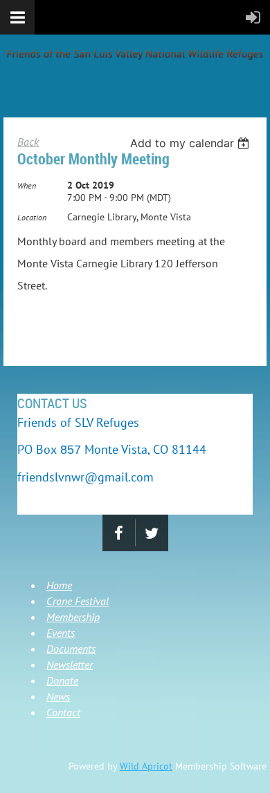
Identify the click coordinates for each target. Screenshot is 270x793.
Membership (73, 617)
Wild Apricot (146, 766)
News (58, 696)
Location (31, 217)
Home (59, 585)
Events (60, 633)
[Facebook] (118, 532)
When (26, 185)
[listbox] (191, 143)
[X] (152, 532)
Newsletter (69, 664)
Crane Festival (77, 601)
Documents (71, 649)
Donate (62, 680)
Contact (63, 712)
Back (28, 142)
